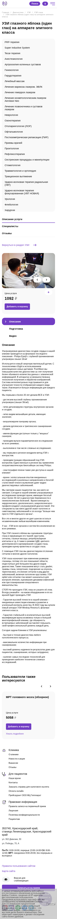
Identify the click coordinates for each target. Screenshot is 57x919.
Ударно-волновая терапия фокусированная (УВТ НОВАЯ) (22, 192)
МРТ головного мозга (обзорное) (27, 697)
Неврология (11, 115)
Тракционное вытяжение (18, 176)
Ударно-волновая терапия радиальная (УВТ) (26, 183)
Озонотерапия (13, 120)
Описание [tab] (15, 321)
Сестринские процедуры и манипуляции (27, 159)
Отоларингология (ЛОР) (18, 126)
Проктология (12, 148)
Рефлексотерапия (15, 154)
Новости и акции (17, 759)
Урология (10, 199)
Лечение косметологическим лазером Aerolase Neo (25, 99)
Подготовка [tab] (16, 328)
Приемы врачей (13, 143)
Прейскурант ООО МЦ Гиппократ (25, 795)
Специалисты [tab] (10, 226)
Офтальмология (14, 131)
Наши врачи (15, 778)
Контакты (13, 782)
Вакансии (13, 763)
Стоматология (12, 165)
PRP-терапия (12, 42)
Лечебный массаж (15, 81)
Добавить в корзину (17, 306)
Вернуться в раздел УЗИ (15, 245)
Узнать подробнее (15, 734)
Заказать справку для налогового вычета (29, 787)
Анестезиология (14, 59)
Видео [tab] (13, 336)
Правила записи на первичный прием (27, 806)
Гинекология (12, 70)
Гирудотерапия (13, 75)
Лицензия (13, 810)
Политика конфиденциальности (24, 815)
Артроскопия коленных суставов (23, 64)
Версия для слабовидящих (21, 879)
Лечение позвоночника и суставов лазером (23, 108)
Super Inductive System (17, 47)
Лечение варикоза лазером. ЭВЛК (23, 86)
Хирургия (10, 210)
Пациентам (14, 819)
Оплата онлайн (16, 791)
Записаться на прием (28, 888)
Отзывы (12, 767)
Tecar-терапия (12, 53)
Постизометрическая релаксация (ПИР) (26, 137)
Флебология (11, 204)
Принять (51, 904)
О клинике (14, 754)
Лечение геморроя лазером (20, 92)
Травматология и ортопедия (20, 171)
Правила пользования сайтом (18, 866)
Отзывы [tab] (7, 233)
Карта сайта (8, 871)
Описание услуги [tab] (12, 219)
